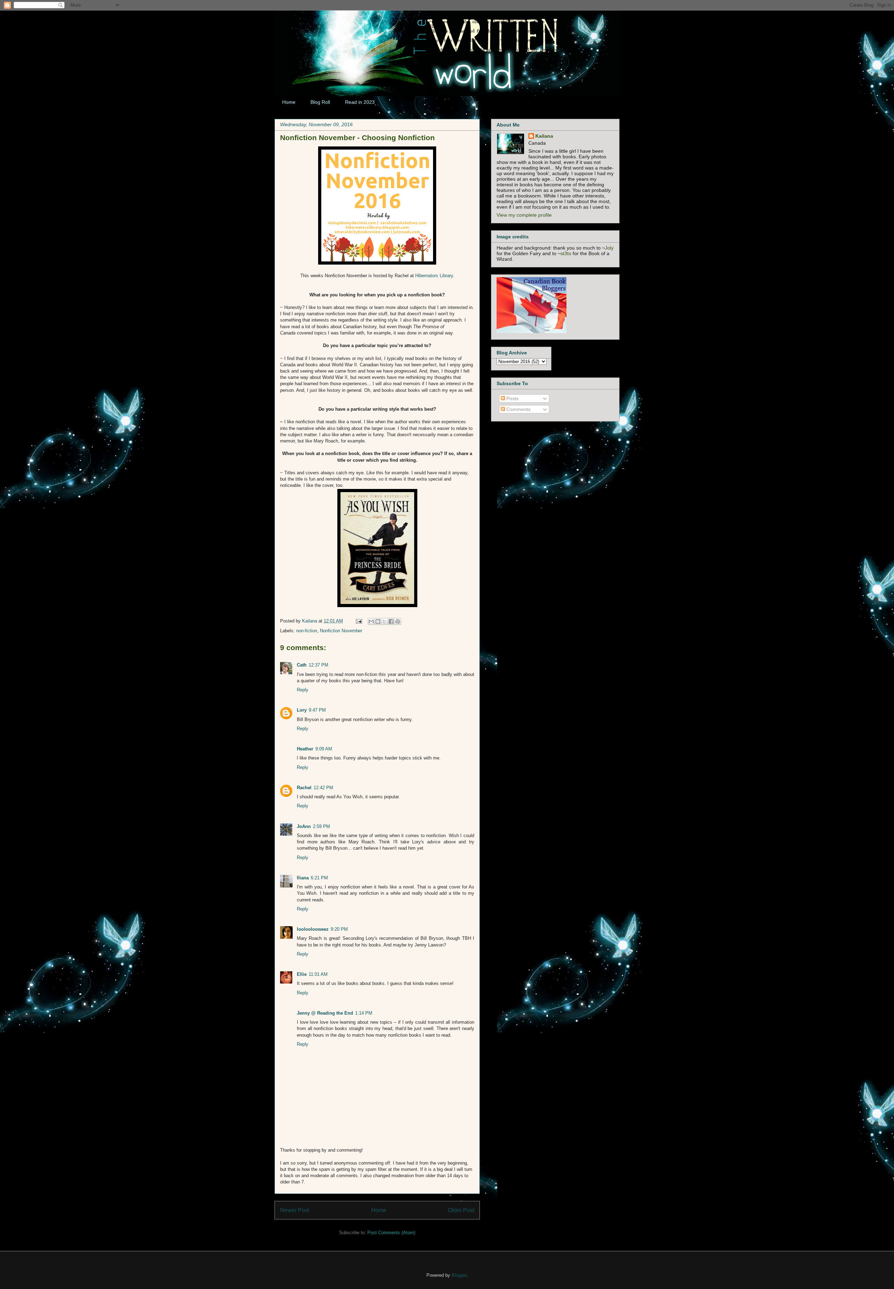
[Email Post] (358, 621)
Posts (512, 398)
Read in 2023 (360, 102)
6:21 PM (319, 877)
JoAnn (304, 826)
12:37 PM (318, 665)
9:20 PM (339, 929)
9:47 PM (317, 710)
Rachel (304, 787)
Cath (302, 665)
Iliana (303, 877)
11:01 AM (318, 974)
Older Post (461, 1210)
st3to (565, 253)
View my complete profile (524, 215)
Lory (302, 710)
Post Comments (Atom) (391, 1232)
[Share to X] (384, 621)
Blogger (459, 1275)
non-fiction (306, 630)
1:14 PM (363, 1013)
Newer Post (294, 1210)
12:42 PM (323, 787)
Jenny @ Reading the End (325, 1013)
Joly (609, 248)
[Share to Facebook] (391, 621)
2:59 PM (321, 826)
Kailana (310, 621)
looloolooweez (313, 929)
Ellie (302, 974)
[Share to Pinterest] (397, 621)
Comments (517, 409)
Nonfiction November (341, 630)
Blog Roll (320, 102)
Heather (305, 748)
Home (288, 102)
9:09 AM (323, 748)
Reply (302, 689)
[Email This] (371, 621)
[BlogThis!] (377, 621)
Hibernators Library (434, 275)
